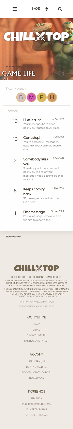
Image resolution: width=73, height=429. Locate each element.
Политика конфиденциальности (37, 302)
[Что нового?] (47, 9)
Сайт (36, 324)
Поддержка (36, 377)
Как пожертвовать (36, 415)
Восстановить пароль (36, 372)
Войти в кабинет (36, 366)
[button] (14, 9)
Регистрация (37, 361)
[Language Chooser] (54, 6)
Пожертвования (36, 409)
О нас (36, 329)
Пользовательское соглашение (36, 306)
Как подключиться (36, 340)
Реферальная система (36, 404)
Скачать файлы (36, 335)
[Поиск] (60, 9)
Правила (36, 398)
